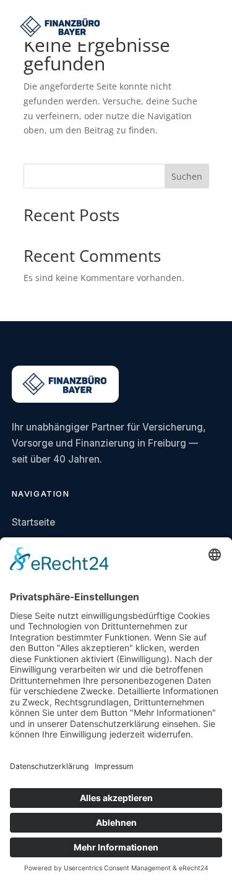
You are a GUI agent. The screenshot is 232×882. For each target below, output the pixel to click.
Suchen (186, 176)
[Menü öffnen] (211, 26)
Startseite (33, 522)
